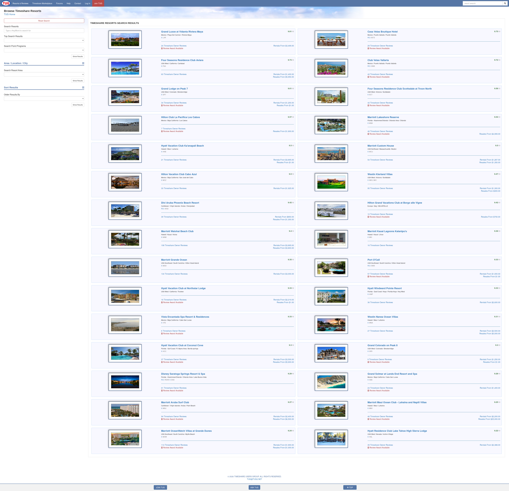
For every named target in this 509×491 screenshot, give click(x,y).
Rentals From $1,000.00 (490, 273)
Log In (87, 3)
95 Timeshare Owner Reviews (380, 188)
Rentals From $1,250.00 (490, 359)
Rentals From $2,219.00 (283, 299)
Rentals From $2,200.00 (490, 416)
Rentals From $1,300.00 (490, 188)
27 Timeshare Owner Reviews (380, 330)
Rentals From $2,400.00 (283, 416)
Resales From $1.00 (285, 105)
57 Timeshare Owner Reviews (380, 273)
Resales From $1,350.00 (489, 162)
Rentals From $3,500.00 (283, 359)
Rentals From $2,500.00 (490, 330)
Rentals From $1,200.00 (283, 102)
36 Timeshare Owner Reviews (380, 302)
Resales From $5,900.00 (283, 362)
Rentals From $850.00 (284, 216)
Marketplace (42, 3)
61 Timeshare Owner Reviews (174, 387)
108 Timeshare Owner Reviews (174, 245)
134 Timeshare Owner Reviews (174, 273)
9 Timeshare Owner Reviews (380, 359)
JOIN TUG (160, 487)
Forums (59, 3)
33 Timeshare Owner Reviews (174, 188)
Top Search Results (13, 36)
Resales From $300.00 (490, 191)
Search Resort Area (13, 70)
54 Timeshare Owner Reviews (380, 159)
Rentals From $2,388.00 (490, 445)
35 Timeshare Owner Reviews (380, 445)
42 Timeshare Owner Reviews (380, 74)
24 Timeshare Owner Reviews (174, 45)
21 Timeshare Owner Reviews (174, 159)
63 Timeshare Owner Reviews (174, 74)
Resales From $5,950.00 (283, 76)
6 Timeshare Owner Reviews (173, 330)
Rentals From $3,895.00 (283, 159)
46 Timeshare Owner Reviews (380, 131)
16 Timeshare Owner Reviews (380, 245)
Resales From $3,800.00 (283, 248)
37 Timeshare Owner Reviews (174, 359)
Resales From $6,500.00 (283, 419)
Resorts (20, 3)
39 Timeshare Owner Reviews (174, 216)
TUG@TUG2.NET (254, 479)
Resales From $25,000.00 (489, 419)
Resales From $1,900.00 (283, 131)
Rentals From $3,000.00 (283, 273)
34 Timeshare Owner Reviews (174, 102)
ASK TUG (254, 487)
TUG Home (9, 14)
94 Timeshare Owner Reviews (174, 416)
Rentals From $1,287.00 (490, 159)
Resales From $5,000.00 (489, 333)
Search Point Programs (15, 46)
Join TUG (98, 3)
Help (69, 3)
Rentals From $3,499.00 (283, 45)
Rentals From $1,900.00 (283, 445)
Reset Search (44, 20)
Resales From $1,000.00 (283, 447)
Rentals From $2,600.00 (490, 302)
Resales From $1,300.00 (283, 219)
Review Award (173, 48)
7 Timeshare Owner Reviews (173, 128)
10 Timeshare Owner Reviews (380, 214)
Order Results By (12, 94)
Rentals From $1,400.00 (283, 74)
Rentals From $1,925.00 (283, 188)
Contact (77, 3)
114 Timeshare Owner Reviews (174, 445)
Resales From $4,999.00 (489, 133)
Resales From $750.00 (490, 216)
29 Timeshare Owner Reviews (380, 45)
